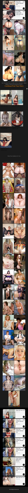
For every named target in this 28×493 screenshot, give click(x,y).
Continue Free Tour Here (14, 86)
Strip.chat (18, 6)
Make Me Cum (4, 105)
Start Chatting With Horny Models (5, 128)
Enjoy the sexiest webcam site (20, 3)
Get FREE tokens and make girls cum (19, 13)
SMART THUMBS (17, 406)
